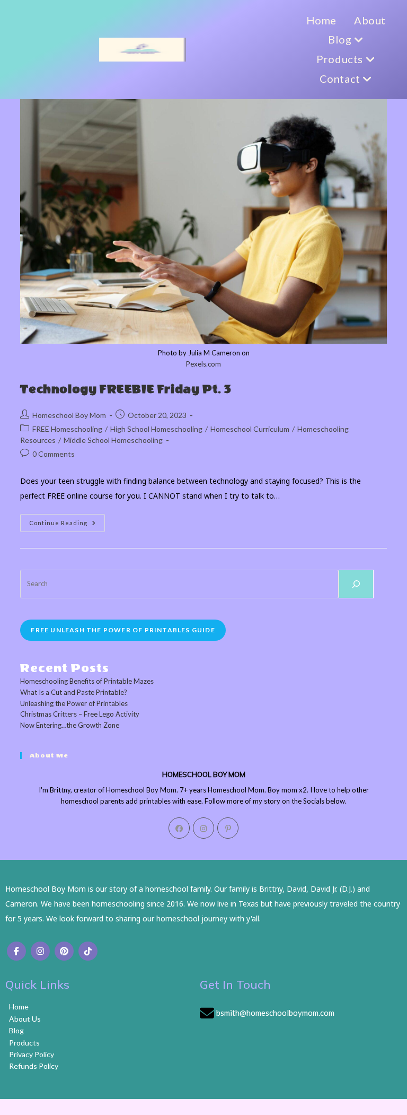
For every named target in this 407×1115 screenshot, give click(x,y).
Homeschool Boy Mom (69, 415)
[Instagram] (203, 828)
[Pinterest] (227, 828)
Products (340, 59)
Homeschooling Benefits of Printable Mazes (87, 681)
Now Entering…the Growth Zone (69, 725)
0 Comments (53, 453)
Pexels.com (203, 364)
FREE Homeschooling (67, 428)
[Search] (356, 584)
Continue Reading (67, 525)
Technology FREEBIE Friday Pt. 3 (126, 389)
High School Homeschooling (156, 428)
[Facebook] (179, 828)
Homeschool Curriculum (249, 428)
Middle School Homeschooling (113, 440)
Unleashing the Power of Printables (74, 703)
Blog (341, 39)
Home (321, 20)
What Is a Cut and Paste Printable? (73, 692)
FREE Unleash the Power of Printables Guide (123, 630)
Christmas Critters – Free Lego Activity (79, 714)
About (370, 20)
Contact (341, 78)
